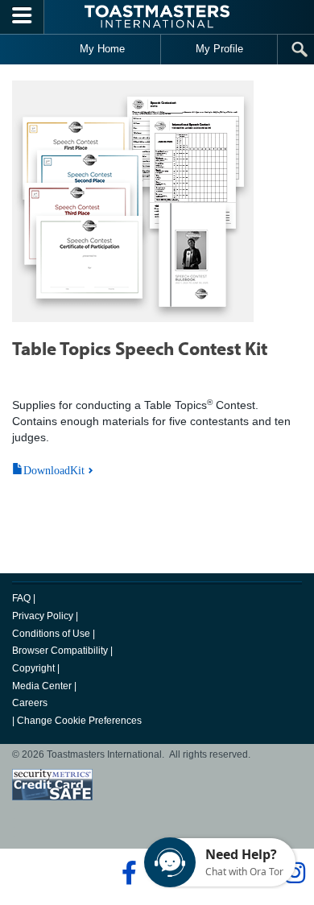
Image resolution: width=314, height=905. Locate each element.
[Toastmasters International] (157, 16)
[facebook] (127, 873)
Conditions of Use (51, 633)
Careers (30, 703)
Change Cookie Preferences (79, 720)
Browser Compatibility (60, 650)
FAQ (21, 598)
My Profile (219, 49)
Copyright (33, 668)
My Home (102, 49)
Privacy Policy (42, 616)
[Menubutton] (22, 17)
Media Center (42, 686)
